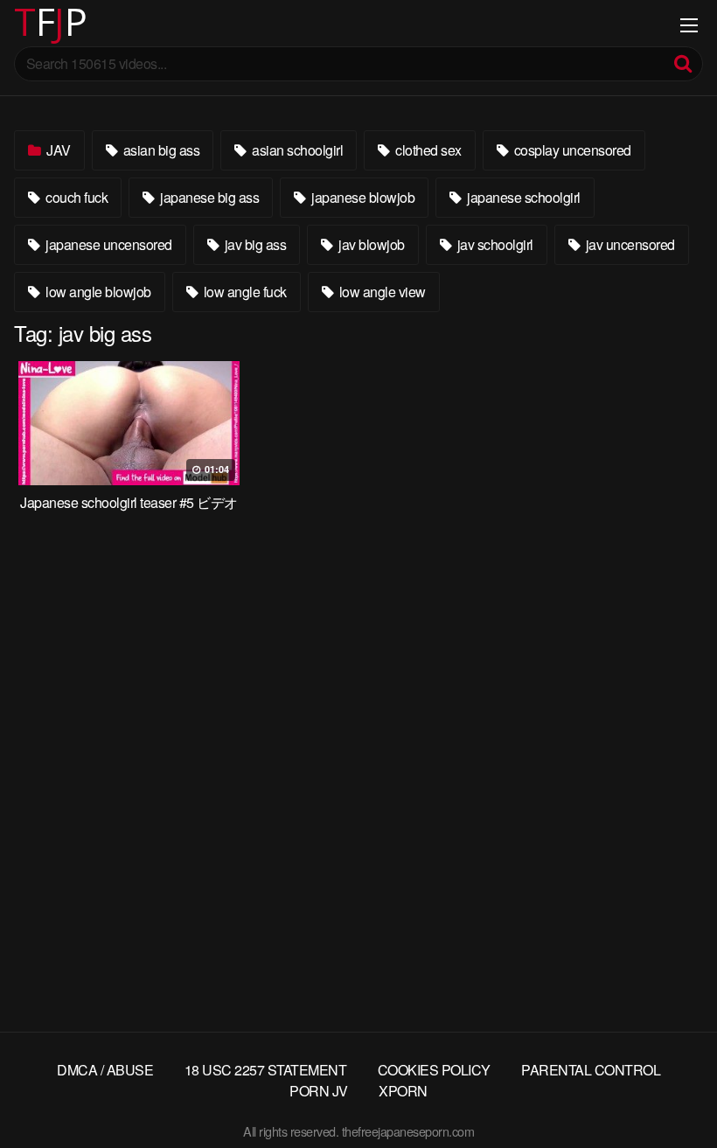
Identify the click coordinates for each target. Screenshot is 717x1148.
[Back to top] (669, 1092)
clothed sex (427, 150)
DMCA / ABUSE (105, 1070)
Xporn (403, 1091)
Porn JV (318, 1091)
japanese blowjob (362, 197)
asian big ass (159, 150)
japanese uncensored (107, 244)
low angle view (381, 292)
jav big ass (253, 244)
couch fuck (75, 197)
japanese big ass (208, 197)
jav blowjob (370, 244)
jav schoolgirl (493, 244)
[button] (28, 26)
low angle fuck (243, 292)
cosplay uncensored (571, 150)
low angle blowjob (97, 292)
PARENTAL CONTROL (590, 1070)
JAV (57, 150)
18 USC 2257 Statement (265, 1070)
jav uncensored (628, 244)
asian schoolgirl (296, 150)
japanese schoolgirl (522, 197)
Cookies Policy (434, 1070)
